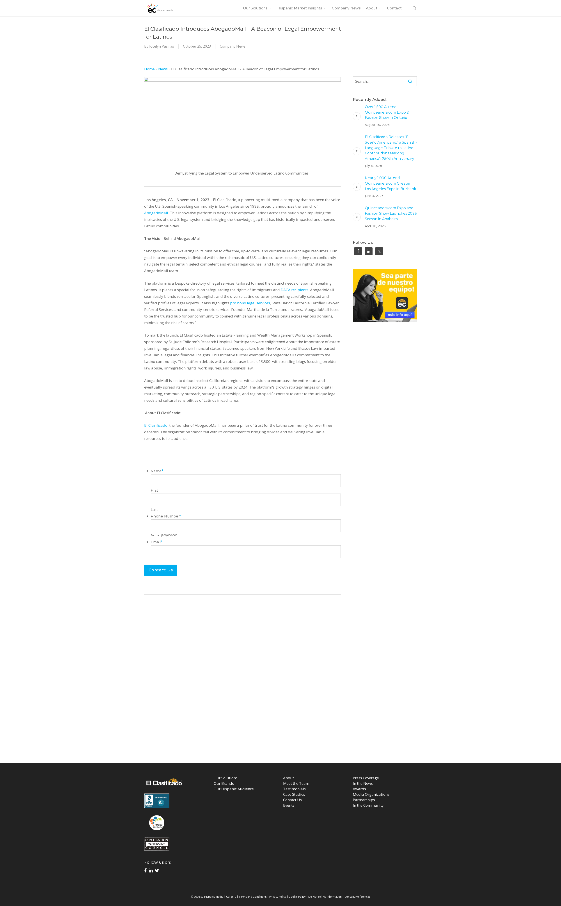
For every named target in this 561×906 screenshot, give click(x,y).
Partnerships (364, 800)
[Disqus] (280, 697)
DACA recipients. (295, 289)
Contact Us (292, 800)
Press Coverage (366, 778)
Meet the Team (296, 783)
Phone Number (166, 516)
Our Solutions (226, 778)
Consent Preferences (357, 897)
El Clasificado (155, 425)
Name (157, 471)
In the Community (368, 805)
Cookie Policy (297, 897)
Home (149, 68)
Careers (231, 897)
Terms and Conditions (252, 897)
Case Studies (294, 794)
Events (288, 805)
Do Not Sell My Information (325, 897)
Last (154, 509)
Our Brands (224, 783)
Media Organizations (371, 794)
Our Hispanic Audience (234, 789)
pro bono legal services (250, 302)
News (163, 68)
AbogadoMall (156, 212)
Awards (359, 789)
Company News (232, 46)
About (288, 778)
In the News (363, 783)
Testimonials (294, 789)
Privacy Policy (277, 897)
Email (157, 542)
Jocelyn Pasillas (161, 46)
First (154, 490)
